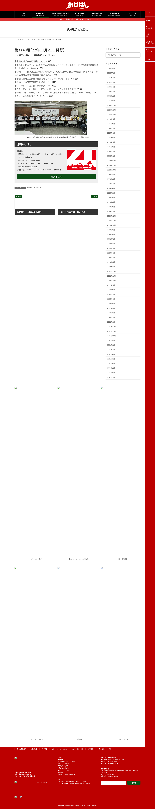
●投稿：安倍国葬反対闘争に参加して (32, 82)
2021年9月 (111, 340)
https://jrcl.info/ (42, 782)
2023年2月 (111, 262)
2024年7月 (111, 184)
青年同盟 (44, 749)
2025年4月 (111, 142)
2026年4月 (111, 87)
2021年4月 (111, 363)
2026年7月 (111, 73)
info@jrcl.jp (65, 768)
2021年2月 (111, 373)
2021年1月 (111, 377)
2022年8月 (111, 290)
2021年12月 (111, 327)
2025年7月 (111, 128)
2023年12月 (111, 216)
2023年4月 (111, 253)
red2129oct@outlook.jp (108, 774)
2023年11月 (111, 220)
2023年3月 (111, 257)
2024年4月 (111, 197)
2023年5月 (111, 248)
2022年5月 (111, 303)
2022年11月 (111, 276)
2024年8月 (111, 179)
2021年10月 (111, 336)
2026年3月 (111, 91)
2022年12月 (111, 271)
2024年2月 (111, 207)
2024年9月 (111, 174)
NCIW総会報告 (149, 27)
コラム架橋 (101, 749)
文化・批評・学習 (78, 749)
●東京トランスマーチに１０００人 (31, 65)
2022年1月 (111, 322)
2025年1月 (111, 156)
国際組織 (79, 739)
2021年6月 (111, 354)
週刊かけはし (38, 188)
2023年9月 (111, 230)
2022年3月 (111, 313)
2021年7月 (111, 350)
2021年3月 (111, 368)
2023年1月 (111, 267)
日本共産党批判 (21, 749)
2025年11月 (111, 110)
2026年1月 (111, 101)
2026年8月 (111, 68)
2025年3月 (111, 147)
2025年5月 (111, 137)
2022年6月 (111, 299)
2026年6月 (111, 78)
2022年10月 (111, 280)
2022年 (29, 188)
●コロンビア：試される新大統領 (30, 85)
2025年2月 (111, 151)
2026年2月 (111, 96)
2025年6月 (111, 133)
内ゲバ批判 (34, 749)
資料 (110, 749)
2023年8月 (111, 234)
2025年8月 (111, 124)
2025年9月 (111, 119)
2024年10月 (111, 170)
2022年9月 (111, 285)
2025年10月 (111, 114)
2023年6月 (111, 244)
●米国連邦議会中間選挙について (30, 61)
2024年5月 (111, 193)
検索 (134, 783)
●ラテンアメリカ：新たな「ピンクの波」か (35, 89)
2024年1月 (111, 211)
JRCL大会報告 (149, 19)
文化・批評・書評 (36, 559)
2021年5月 (111, 359)
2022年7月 (111, 294)
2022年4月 (111, 308)
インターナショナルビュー (36, 739)
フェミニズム (148, 58)
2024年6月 (111, 188)
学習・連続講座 (122, 559)
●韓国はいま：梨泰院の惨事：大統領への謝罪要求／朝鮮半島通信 (45, 92)
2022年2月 (111, 317)
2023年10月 (111, 225)
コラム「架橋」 (85, 92)
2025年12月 (111, 105)
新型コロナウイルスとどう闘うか (79, 559)
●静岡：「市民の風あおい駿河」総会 (32, 72)
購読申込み (56, 176)
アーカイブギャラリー (122, 739)
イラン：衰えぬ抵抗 (66, 89)
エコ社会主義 (149, 50)
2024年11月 (111, 165)
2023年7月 (111, 239)
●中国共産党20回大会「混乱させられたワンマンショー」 (41, 78)
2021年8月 (111, 345)
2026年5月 (111, 82)
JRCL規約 (147, 35)
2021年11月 (111, 331)
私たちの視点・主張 (150, 43)
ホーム (148, 13)
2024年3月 (111, 202)
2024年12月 (111, 161)
